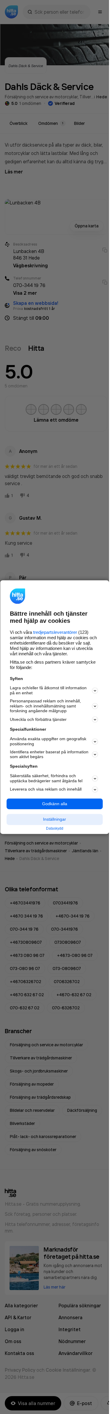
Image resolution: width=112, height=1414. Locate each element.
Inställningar (54, 819)
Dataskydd (54, 829)
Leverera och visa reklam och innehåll (46, 789)
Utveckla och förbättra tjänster (38, 719)
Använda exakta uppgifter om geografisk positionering (48, 741)
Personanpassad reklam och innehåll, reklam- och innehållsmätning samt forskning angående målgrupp (45, 706)
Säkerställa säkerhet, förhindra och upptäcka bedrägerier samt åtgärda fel (46, 778)
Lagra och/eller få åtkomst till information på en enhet (48, 691)
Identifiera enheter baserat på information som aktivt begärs (49, 754)
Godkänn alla (54, 803)
